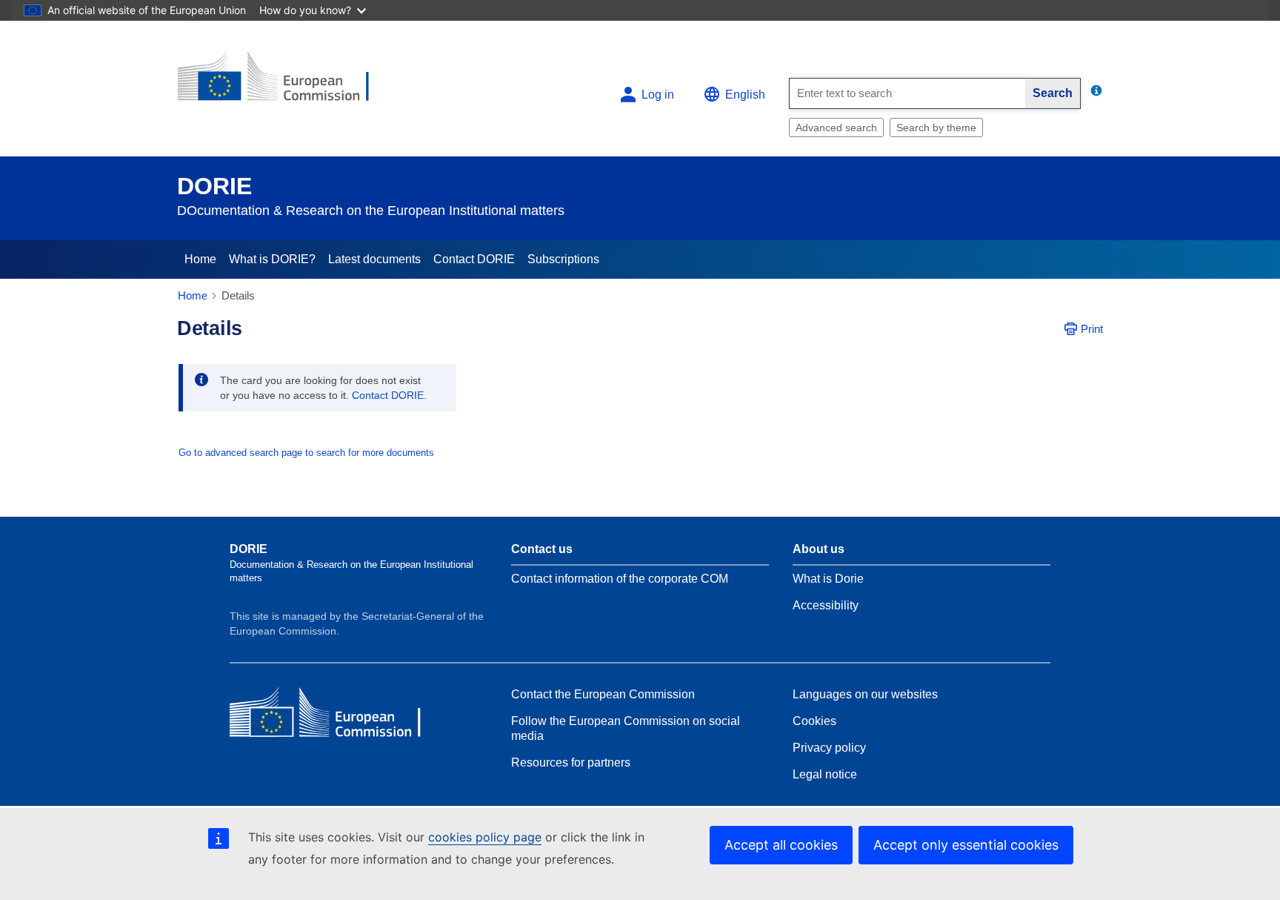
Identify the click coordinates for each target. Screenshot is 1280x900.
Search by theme (936, 127)
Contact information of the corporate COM (619, 578)
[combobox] (907, 93)
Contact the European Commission (603, 694)
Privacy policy (829, 747)
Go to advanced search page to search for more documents (306, 452)
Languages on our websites (865, 694)
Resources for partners (570, 762)
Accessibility (826, 605)
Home (200, 259)
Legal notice (825, 774)
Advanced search (836, 127)
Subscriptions (563, 259)
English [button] (745, 94)
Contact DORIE (474, 259)
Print (1092, 328)
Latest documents (374, 259)
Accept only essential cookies (966, 845)
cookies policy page (484, 837)
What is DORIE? (272, 259)
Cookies (814, 721)
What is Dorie (828, 578)
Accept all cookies (781, 845)
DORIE (214, 186)
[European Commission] (285, 82)
